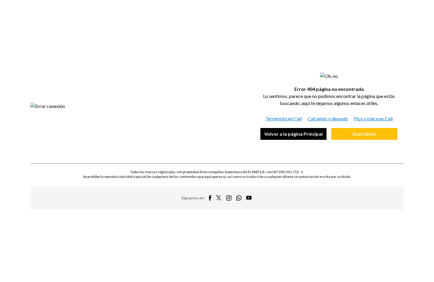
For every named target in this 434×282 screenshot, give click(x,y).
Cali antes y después (328, 118)
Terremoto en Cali (283, 118)
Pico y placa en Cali (373, 118)
